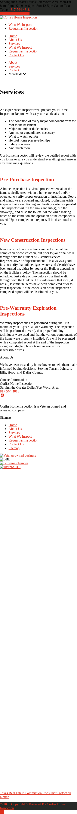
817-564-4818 (20, 9)
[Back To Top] (2, 812)
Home (13, 36)
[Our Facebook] (2, 395)
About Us (15, 40)
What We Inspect (20, 24)
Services (14, 43)
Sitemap (14, 448)
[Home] (2, 13)
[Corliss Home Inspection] (18, 17)
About (13, 62)
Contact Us (16, 55)
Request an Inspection (23, 28)
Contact (14, 70)
